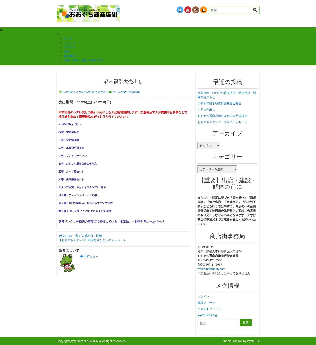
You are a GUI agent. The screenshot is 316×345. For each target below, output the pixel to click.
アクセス (70, 47)
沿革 (67, 51)
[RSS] (203, 9)
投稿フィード (206, 302)
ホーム (68, 38)
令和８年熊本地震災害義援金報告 (219, 103)
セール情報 (119, 92)
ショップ (70, 43)
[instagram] (195, 9)
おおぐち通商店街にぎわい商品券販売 (222, 116)
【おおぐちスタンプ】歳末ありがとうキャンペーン (92, 240)
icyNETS (253, 341)
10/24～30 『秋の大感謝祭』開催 (80, 235)
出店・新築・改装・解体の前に (84, 60)
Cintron (237, 341)
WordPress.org (207, 315)
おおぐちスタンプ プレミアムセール (222, 122)
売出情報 (134, 92)
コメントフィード (209, 309)
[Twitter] (179, 9)
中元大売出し (206, 109)
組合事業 (70, 56)
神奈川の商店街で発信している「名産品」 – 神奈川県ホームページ (120, 221)
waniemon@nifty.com (211, 269)
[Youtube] (187, 9)
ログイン (203, 296)
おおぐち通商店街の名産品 (81, 163)
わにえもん (91, 256)
